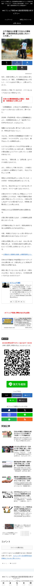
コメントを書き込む (17, 547)
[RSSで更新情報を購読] (24, 301)
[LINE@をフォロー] (19, 301)
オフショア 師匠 (15, 283)
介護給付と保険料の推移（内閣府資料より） (17, 254)
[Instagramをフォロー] (16, 301)
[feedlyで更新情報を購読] (21, 301)
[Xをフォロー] (14, 301)
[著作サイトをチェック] (11, 301)
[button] (22, 68)
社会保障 (5, 338)
